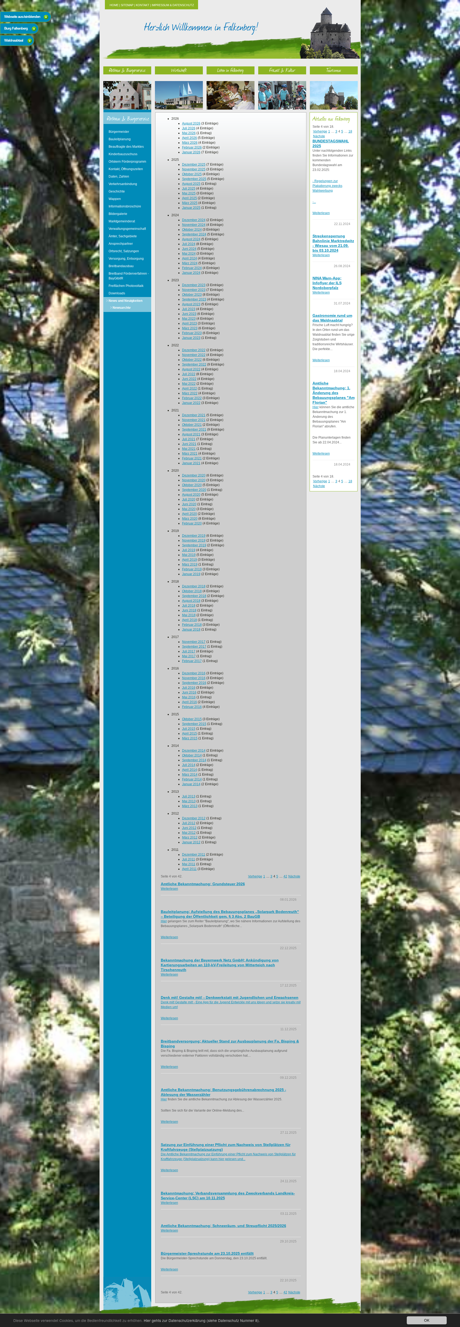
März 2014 (190, 774)
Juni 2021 (189, 444)
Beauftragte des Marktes (126, 147)
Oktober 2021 (192, 425)
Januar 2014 (191, 784)
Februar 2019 (192, 569)
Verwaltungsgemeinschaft (127, 229)
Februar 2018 (192, 625)
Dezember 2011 (193, 854)
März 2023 (190, 328)
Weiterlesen (169, 889)
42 (285, 876)
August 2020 (191, 494)
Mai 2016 (189, 697)
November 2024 (194, 225)
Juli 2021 (188, 439)
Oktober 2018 (192, 591)
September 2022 (194, 364)
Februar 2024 (192, 268)
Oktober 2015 (192, 719)
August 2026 (191, 123)
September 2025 (194, 179)
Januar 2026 (191, 152)
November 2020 (194, 480)
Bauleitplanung (120, 139)
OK (426, 1320)
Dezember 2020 (194, 475)
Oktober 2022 (192, 360)
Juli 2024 (188, 244)
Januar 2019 (191, 574)
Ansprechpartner (121, 244)
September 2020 (194, 490)
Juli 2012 (188, 823)
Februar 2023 (192, 333)
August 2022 (191, 369)
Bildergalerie (118, 214)
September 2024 (194, 234)
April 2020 (189, 514)
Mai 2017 (189, 656)
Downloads (117, 293)
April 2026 (189, 138)
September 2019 (194, 545)
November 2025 (194, 169)
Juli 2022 (188, 374)
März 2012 (190, 837)
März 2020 (190, 518)
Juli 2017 (188, 651)
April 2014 (189, 770)
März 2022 (190, 393)
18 (350, 131)
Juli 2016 (188, 687)
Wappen (115, 199)
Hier (164, 921)
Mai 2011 (188, 864)
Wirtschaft (179, 70)
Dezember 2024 (194, 220)
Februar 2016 (192, 707)
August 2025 (191, 184)
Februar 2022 (192, 398)
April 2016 (189, 702)
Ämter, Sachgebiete (123, 236)
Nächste (294, 876)
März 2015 (190, 738)
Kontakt (142, 5)
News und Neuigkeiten (125, 301)
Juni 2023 (189, 314)
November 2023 (194, 290)
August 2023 (191, 304)
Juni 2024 (189, 249)
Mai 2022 (189, 384)
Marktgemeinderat (122, 221)
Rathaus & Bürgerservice (127, 70)
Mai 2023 (189, 318)
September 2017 (194, 646)
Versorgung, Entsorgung (126, 258)
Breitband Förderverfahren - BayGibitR (129, 276)
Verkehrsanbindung (123, 184)
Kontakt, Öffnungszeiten (126, 169)
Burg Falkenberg (16, 28)
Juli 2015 (188, 729)
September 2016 (194, 683)
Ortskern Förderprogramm (127, 161)
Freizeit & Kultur (282, 70)
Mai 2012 (189, 833)
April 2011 (189, 869)
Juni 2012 (189, 828)
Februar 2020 (192, 523)
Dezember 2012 (194, 818)
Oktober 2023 (192, 294)
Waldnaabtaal (13, 40)
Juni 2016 (189, 692)
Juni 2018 (189, 610)
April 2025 (189, 198)
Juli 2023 (188, 309)
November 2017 (194, 642)
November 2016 (194, 678)
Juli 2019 (188, 550)
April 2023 (189, 323)
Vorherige (255, 876)
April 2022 (189, 388)
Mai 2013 (189, 801)
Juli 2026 (188, 128)
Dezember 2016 (194, 673)
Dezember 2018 (194, 586)
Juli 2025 (188, 188)
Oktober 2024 (192, 229)
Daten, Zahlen (119, 176)
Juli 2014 (188, 765)
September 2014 (194, 760)
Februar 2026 (192, 147)
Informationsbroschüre (125, 206)
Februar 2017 (192, 661)
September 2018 (194, 596)
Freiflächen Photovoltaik (126, 286)
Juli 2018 (188, 605)
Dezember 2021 (194, 415)
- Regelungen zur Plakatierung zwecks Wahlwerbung (327, 186)
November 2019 (194, 540)
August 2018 (191, 601)
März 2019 (190, 564)
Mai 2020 (189, 509)
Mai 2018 (189, 615)
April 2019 (189, 560)
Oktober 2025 (192, 174)
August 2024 (191, 239)
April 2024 (189, 258)
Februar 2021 (192, 458)
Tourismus (333, 70)
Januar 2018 (191, 629)
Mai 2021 (189, 449)
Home (114, 5)
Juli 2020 (188, 499)
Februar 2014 (192, 779)
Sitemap (127, 5)
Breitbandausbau (121, 266)
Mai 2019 (189, 555)
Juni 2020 (189, 504)
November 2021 (194, 420)
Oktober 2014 (192, 755)
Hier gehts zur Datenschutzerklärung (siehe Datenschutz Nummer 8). (202, 1320)
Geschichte (117, 191)
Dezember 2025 (194, 164)
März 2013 (190, 806)
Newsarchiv (122, 308)
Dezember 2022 (194, 350)
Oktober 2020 (192, 485)
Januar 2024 (191, 273)
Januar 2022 (191, 403)
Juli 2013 (188, 796)
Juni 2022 (189, 379)
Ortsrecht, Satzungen (124, 251)
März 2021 (190, 453)
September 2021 (194, 429)
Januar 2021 (191, 463)
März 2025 (190, 203)
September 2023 (194, 299)
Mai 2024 (189, 253)
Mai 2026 (189, 133)
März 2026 (190, 143)
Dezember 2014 (194, 750)
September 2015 (194, 724)
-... (314, 202)
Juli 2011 (188, 859)
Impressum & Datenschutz (173, 5)
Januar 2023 (191, 338)
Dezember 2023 (194, 285)
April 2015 (189, 733)
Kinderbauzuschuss (123, 154)
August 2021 (191, 434)
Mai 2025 (189, 193)
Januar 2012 (191, 842)
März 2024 (190, 263)
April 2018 (189, 620)
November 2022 (194, 355)
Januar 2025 (191, 208)
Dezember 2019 (194, 536)
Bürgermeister (119, 132)
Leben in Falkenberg (230, 70)
